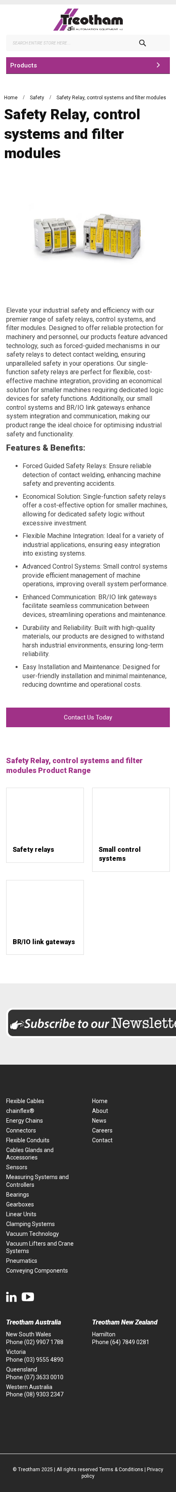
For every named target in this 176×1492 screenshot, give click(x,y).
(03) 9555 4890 (43, 1359)
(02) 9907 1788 (43, 1342)
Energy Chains (24, 1120)
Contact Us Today (88, 717)
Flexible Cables (25, 1101)
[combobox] (88, 43)
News (99, 1120)
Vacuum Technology (32, 1234)
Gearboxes (20, 1204)
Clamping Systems (30, 1224)
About (100, 1111)
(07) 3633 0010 (43, 1377)
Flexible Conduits (28, 1140)
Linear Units (21, 1214)
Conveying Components (37, 1270)
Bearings (17, 1194)
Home (11, 98)
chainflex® (20, 1111)
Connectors (21, 1130)
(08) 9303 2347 (43, 1394)
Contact (102, 1140)
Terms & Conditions (121, 1469)
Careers (102, 1130)
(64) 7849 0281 (129, 1342)
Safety (37, 98)
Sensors (16, 1167)
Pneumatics (21, 1260)
